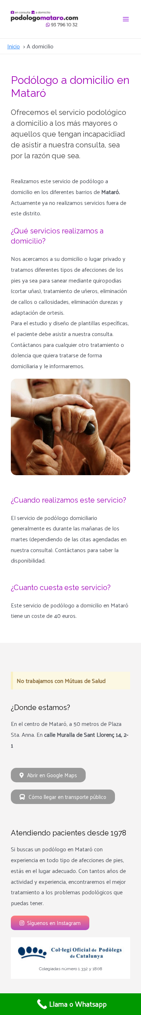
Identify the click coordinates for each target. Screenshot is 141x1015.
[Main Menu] (126, 19)
